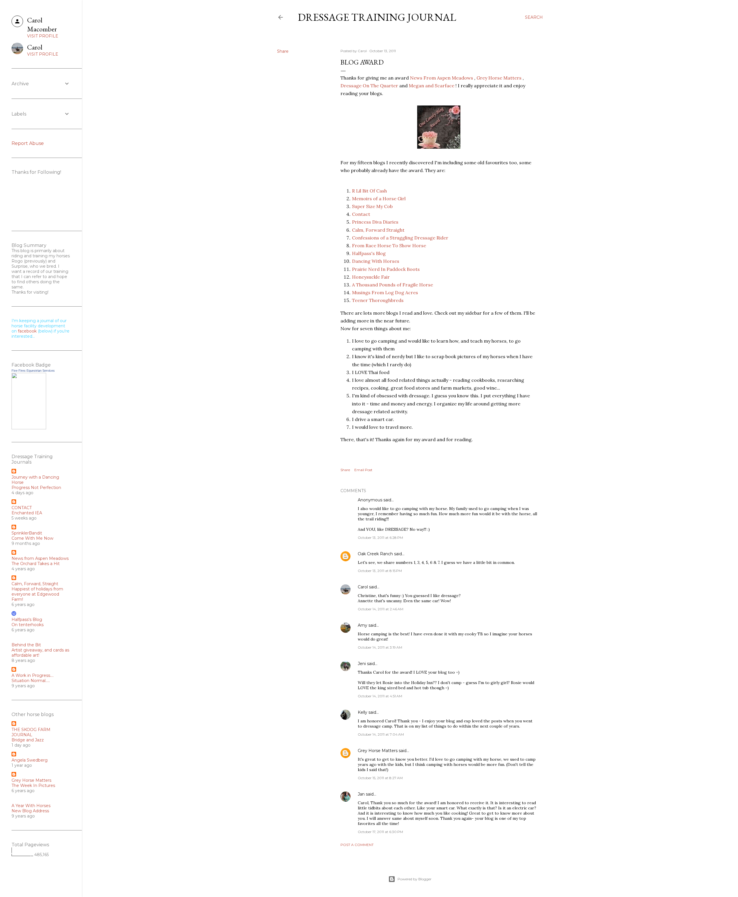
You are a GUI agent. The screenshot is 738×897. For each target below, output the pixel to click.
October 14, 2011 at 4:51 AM (380, 696)
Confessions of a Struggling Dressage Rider (400, 238)
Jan (361, 794)
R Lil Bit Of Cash (369, 191)
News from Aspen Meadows (40, 558)
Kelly (362, 712)
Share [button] (283, 51)
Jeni (362, 663)
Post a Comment (357, 845)
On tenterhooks (28, 624)
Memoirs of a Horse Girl (379, 198)
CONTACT (22, 507)
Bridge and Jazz (28, 740)
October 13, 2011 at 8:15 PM (380, 571)
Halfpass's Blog (369, 253)
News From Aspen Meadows (441, 78)
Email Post (363, 470)
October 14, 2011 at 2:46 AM (380, 609)
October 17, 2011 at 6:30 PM (380, 832)
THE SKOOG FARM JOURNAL (31, 732)
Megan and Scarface (431, 85)
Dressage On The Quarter (369, 85)
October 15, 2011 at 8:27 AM (380, 778)
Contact (361, 214)
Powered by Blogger (415, 879)
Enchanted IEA (27, 512)
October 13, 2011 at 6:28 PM (380, 537)
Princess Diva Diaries (375, 222)
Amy (362, 625)
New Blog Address (30, 810)
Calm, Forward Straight (378, 230)
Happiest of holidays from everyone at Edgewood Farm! (37, 594)
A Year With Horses (31, 805)
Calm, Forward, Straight (35, 583)
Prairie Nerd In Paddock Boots (386, 269)
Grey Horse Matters (499, 78)
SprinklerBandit (27, 533)
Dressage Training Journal (377, 17)
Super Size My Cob (372, 206)
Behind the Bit (26, 644)
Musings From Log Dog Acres (385, 292)
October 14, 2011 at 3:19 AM (380, 647)
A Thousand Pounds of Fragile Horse (392, 285)
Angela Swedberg (30, 760)
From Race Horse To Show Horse (389, 245)
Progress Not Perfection (36, 487)
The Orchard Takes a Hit (36, 563)
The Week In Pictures (33, 785)
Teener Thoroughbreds (378, 300)
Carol (363, 587)
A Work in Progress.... (33, 675)
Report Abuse (28, 143)
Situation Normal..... (31, 680)
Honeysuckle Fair (371, 277)
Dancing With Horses (375, 261)
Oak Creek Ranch (375, 553)
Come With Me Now (32, 538)
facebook (27, 331)
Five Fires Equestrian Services (33, 370)
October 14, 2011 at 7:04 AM (381, 734)
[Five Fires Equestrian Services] (29, 427)
